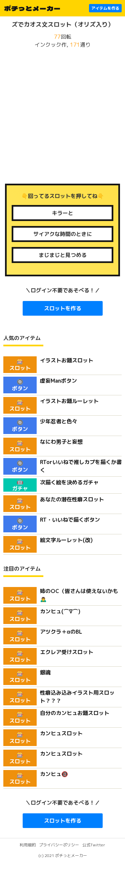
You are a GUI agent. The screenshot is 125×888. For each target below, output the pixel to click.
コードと (62, 213)
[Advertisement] (62, 116)
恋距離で (62, 234)
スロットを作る (62, 308)
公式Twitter (93, 845)
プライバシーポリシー (59, 845)
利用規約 (28, 845)
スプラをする (63, 255)
